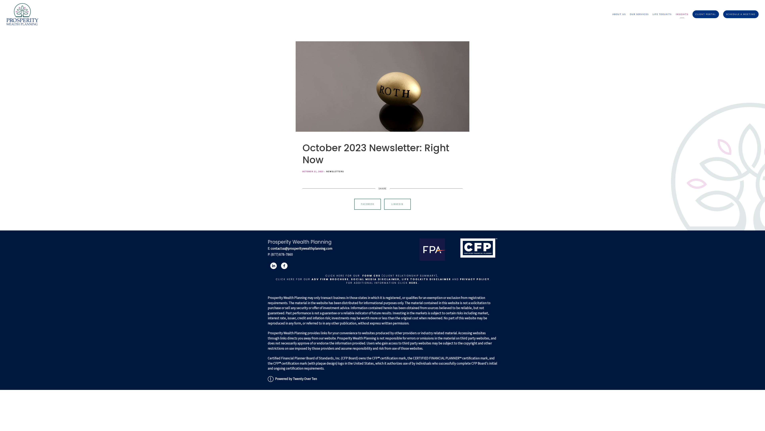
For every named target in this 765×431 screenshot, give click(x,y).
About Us (619, 14)
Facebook (367, 204)
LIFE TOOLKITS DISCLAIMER (426, 279)
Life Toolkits (662, 14)
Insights (682, 14)
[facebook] (284, 265)
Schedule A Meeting (740, 14)
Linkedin (397, 204)
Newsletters (335, 171)
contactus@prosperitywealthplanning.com (301, 248)
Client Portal (705, 14)
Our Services (639, 14)
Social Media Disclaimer (375, 279)
